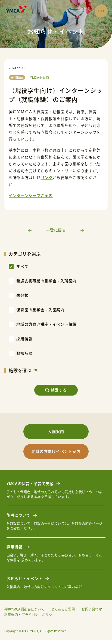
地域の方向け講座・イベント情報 (46, 324)
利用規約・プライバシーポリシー (30, 614)
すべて (22, 266)
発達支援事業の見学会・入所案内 (46, 281)
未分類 (22, 295)
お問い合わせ (92, 609)
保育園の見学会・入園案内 (40, 310)
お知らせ (24, 353)
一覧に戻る (56, 230)
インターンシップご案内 (31, 196)
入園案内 (56, 431)
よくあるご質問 (63, 609)
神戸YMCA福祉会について (24, 609)
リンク (47, 178)
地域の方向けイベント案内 (56, 451)
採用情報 (24, 339)
